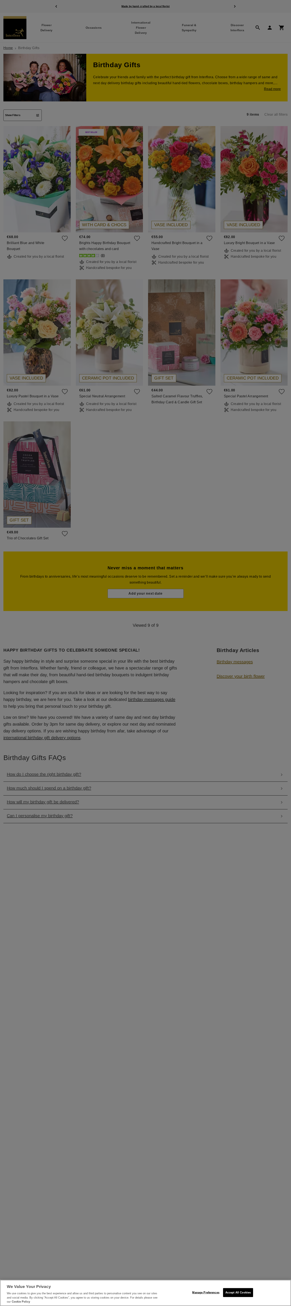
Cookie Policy (21, 1301)
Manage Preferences (205, 1292)
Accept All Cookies (238, 1292)
